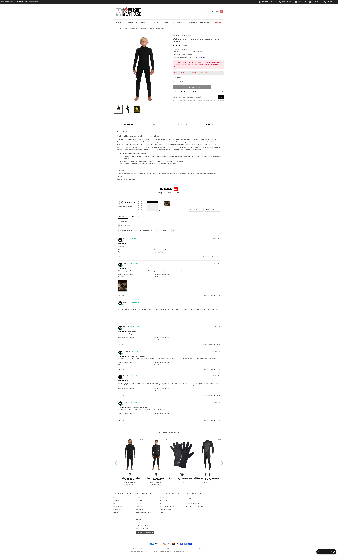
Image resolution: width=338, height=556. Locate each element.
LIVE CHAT (330, 2)
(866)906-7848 (287, 2)
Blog (138, 522)
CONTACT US (302, 2)
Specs (155, 125)
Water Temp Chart (142, 528)
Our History (164, 500)
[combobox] (165, 11)
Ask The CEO (140, 510)
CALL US (169, 548)
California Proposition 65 (127, 179)
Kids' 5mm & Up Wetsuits (126, 28)
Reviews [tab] (122, 216)
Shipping (175, 54)
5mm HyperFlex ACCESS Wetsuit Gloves (182, 479)
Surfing (115, 513)
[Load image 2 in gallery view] (127, 109)
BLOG (274, 2)
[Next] (221, 462)
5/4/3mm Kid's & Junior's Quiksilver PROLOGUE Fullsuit (149, 28)
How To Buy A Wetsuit (144, 525)
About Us (163, 497)
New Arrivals (117, 507)
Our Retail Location (167, 507)
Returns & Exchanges (143, 516)
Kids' (143, 22)
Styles (167, 22)
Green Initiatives (165, 510)
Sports (155, 22)
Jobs (161, 513)
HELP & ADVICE (316, 2)
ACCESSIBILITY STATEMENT (138, 552)
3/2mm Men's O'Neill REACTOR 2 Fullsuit (208, 479)
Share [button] (122, 257)
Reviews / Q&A (182, 125)
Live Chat (139, 500)
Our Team (163, 504)
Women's (130, 22)
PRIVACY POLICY (138, 548)
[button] (119, 22)
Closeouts (117, 510)
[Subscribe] (223, 498)
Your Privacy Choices (167, 516)
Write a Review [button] (213, 210)
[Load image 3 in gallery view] (137, 109)
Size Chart (210, 125)
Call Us (138, 504)
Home (115, 28)
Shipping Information (143, 513)
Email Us (139, 507)
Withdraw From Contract (145, 532)
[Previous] (116, 462)
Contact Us (140, 497)
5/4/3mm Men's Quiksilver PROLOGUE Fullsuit (130, 479)
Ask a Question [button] (196, 210)
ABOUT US (264, 2)
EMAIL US (200, 548)
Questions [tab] (134, 216)
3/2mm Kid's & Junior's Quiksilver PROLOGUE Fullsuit (156, 479)
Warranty (139, 519)
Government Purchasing (121, 516)
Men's (118, 22)
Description (128, 125)
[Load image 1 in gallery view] (118, 109)
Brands (180, 22)
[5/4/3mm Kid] (167, 203)
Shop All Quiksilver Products (168, 193)
